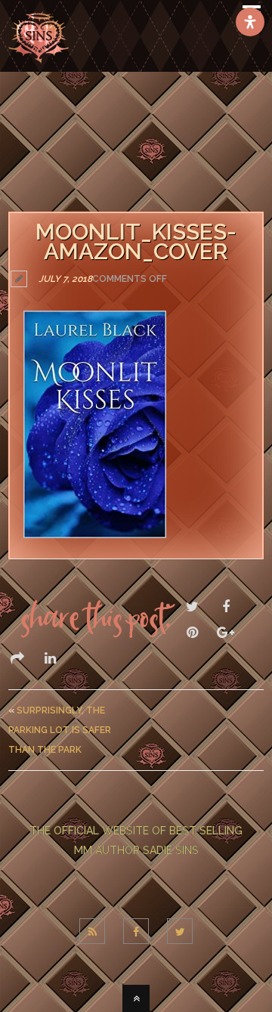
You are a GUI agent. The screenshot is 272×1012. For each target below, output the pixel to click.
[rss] (92, 931)
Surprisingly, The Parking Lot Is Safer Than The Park (59, 730)
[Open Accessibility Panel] (250, 22)
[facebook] (136, 931)
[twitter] (180, 931)
